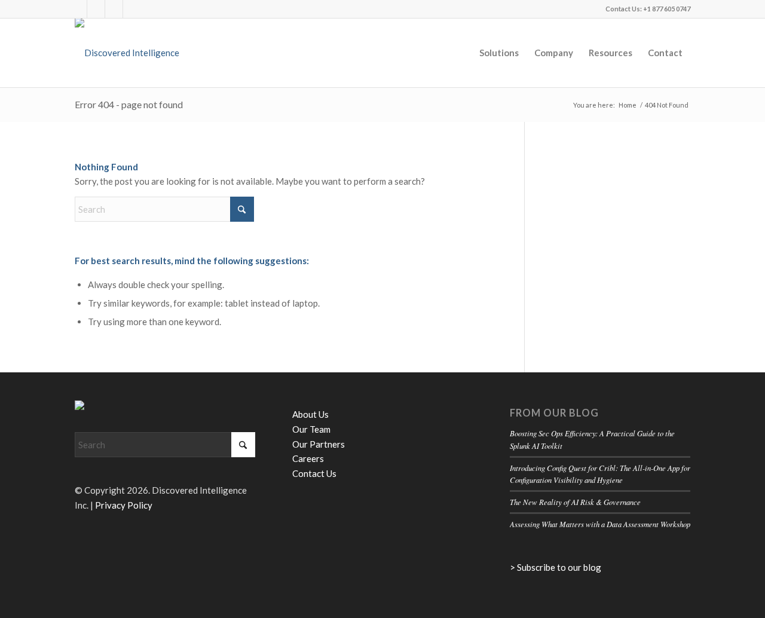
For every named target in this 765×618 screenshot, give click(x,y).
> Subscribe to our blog (555, 567)
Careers (308, 458)
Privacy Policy (123, 505)
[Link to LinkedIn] (96, 9)
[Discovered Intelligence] (127, 52)
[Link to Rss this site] (114, 9)
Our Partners (318, 444)
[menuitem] (499, 52)
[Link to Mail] (132, 9)
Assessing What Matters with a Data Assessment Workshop (600, 524)
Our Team (311, 429)
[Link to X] (78, 9)
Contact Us (314, 473)
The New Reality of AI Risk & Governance (575, 502)
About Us (310, 414)
